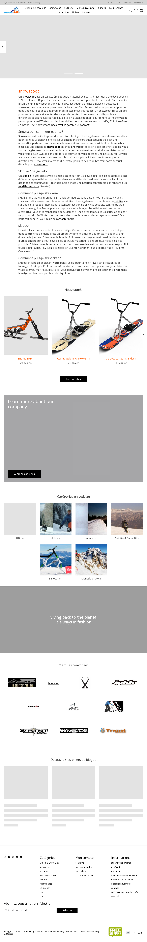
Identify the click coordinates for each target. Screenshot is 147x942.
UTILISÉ (115, 896)
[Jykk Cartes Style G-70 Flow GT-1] (73, 325)
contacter (61, 219)
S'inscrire (80, 862)
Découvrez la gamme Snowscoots (70, 125)
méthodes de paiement (122, 879)
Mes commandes (84, 867)
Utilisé (75, 12)
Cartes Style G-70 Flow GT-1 (73, 358)
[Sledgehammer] (73, 707)
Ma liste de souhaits (85, 875)
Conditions (116, 871)
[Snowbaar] (34, 731)
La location (63, 12)
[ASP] (22, 683)
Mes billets (81, 871)
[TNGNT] (113, 731)
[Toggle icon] (130, 10)
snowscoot (55, 7)
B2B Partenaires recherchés (124, 892)
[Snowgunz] (73, 731)
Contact (86, 12)
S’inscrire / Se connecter (133, 2)
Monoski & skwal (85, 7)
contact (115, 887)
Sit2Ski (49, 247)
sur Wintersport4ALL (121, 862)
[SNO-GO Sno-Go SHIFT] (26, 325)
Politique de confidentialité (124, 875)
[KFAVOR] (34, 707)
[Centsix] (85, 683)
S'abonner (67, 910)
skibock (102, 7)
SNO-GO (68, 7)
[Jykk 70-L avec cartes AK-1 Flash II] (121, 325)
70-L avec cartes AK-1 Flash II (121, 358)
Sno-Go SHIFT (26, 358)
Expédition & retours (121, 883)
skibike (27, 175)
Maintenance (116, 7)
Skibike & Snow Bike (35, 7)
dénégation (116, 867)
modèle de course (28, 186)
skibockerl (62, 247)
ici (35, 208)
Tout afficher (73, 379)
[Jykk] (125, 683)
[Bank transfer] (128, 932)
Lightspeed (8, 934)
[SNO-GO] (113, 707)
